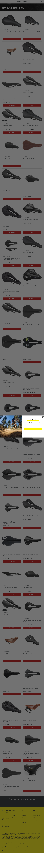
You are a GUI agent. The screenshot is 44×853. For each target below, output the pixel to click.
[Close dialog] (43, 417)
